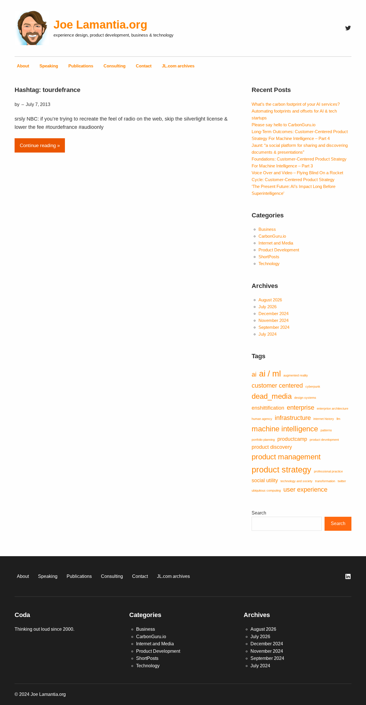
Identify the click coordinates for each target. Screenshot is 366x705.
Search (259, 512)
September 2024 (273, 327)
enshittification (268, 408)
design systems (305, 397)
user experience (305, 489)
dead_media (272, 396)
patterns (326, 430)
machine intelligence (285, 428)
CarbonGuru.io (272, 236)
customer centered (277, 385)
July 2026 (267, 306)
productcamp (292, 439)
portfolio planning (263, 439)
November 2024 (273, 320)
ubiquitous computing (266, 490)
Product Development (278, 249)
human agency (262, 418)
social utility (265, 480)
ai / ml (270, 373)
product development (324, 439)
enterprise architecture (332, 408)
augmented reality (295, 375)
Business (267, 229)
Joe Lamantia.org (100, 24)
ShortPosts (268, 256)
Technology (269, 263)
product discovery (272, 447)
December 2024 (273, 313)
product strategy (281, 469)
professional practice (328, 471)
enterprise (300, 407)
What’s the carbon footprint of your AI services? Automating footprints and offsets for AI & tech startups (296, 111)
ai (254, 374)
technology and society (297, 481)
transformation (325, 481)
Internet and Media (275, 243)
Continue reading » (40, 145)
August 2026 (270, 299)
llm (338, 418)
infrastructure (293, 417)
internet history (323, 418)
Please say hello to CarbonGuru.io (283, 124)
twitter (342, 481)
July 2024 (267, 334)
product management (286, 456)
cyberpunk (312, 386)
